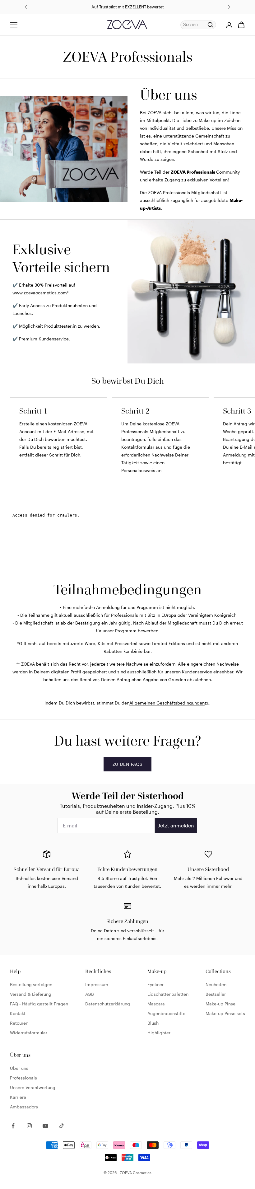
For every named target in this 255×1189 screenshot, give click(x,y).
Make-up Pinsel (221, 1003)
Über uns (19, 1068)
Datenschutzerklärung (107, 1003)
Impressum (96, 984)
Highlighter (158, 1032)
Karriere (18, 1097)
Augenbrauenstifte (166, 1013)
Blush (153, 1023)
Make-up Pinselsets (225, 1013)
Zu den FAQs (128, 764)
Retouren (19, 1023)
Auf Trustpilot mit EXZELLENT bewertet (127, 6)
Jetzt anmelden (176, 825)
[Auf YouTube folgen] (45, 1126)
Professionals (23, 1077)
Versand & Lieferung (30, 994)
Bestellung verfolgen (31, 984)
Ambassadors (24, 1106)
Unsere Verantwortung (32, 1087)
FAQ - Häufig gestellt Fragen (39, 1003)
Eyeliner (155, 984)
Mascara (156, 1003)
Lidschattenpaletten (167, 994)
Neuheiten (216, 984)
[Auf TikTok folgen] (61, 1126)
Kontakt (18, 1013)
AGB (89, 994)
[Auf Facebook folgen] (13, 1126)
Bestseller (216, 994)
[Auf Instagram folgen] (29, 1126)
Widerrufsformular (28, 1032)
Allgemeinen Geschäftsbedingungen (167, 702)
